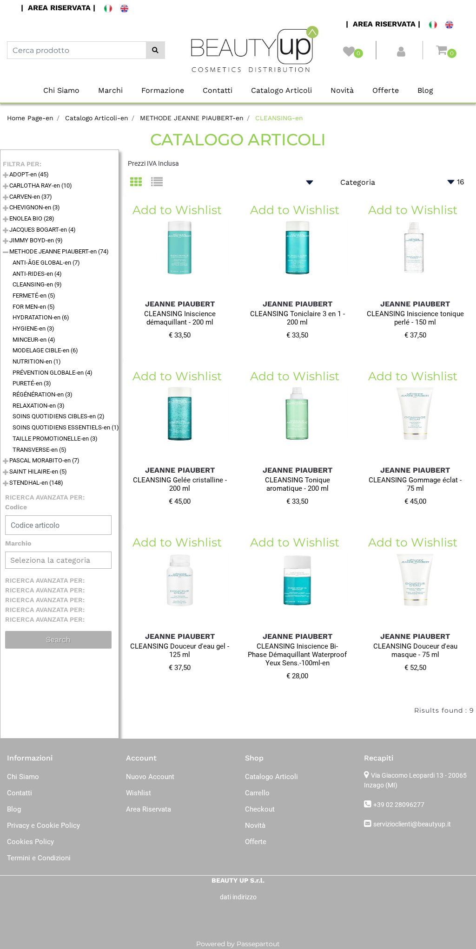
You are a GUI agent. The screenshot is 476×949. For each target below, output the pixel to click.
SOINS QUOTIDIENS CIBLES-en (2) (59, 416)
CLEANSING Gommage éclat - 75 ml (415, 484)
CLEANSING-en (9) (37, 284)
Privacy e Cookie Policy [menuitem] (43, 825)
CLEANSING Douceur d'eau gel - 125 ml (179, 650)
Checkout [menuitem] (260, 809)
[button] (155, 50)
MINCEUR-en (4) (34, 339)
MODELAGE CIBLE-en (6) (45, 350)
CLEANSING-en (279, 118)
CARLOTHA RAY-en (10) (40, 185)
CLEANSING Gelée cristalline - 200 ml (180, 484)
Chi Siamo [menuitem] (61, 90)
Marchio (18, 543)
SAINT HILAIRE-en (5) (38, 471)
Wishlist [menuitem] (138, 793)
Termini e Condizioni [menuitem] (39, 858)
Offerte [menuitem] (385, 90)
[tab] (140, 182)
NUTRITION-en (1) (37, 361)
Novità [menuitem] (342, 90)
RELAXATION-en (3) (39, 405)
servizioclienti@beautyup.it (412, 824)
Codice (16, 507)
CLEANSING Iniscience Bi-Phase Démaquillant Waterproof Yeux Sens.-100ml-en (297, 654)
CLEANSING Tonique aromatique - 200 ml (297, 484)
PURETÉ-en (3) (32, 383)
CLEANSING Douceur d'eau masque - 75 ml (415, 650)
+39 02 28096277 (398, 804)
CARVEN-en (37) (30, 196)
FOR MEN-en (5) (34, 306)
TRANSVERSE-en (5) (39, 449)
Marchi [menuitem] (110, 90)
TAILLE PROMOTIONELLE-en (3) (55, 438)
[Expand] (5, 175)
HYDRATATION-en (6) (41, 317)
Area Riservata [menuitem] (148, 809)
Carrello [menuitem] (257, 793)
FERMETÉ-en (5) (34, 295)
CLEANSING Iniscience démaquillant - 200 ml (180, 318)
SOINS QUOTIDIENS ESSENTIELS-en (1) (66, 427)
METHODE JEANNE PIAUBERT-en (192, 118)
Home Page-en (30, 118)
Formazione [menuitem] (162, 90)
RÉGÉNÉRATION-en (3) (43, 394)
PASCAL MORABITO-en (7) (44, 460)
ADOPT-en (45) (29, 174)
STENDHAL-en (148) (36, 482)
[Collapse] (5, 253)
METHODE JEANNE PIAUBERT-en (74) (59, 251)
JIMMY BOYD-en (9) (36, 240)
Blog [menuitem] (425, 90)
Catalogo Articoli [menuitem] (281, 90)
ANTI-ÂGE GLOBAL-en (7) (46, 262)
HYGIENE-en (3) (33, 328)
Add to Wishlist (177, 210)
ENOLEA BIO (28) (31, 218)
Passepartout (258, 944)
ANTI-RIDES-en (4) (37, 273)
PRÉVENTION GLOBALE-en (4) (53, 372)
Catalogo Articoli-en (96, 118)
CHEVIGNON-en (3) (34, 207)
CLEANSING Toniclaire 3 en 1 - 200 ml (297, 318)
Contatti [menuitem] (217, 90)
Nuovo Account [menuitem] (150, 777)
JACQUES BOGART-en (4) (42, 229)
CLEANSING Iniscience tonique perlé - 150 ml (415, 318)
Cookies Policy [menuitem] (30, 842)
